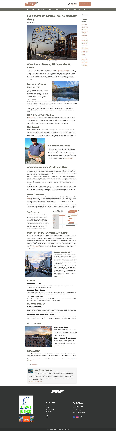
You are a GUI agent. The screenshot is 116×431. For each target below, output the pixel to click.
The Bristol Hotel (61, 327)
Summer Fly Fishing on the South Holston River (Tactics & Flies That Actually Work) (85, 61)
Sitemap (47, 418)
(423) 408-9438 (74, 5)
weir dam (31, 117)
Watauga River (49, 411)
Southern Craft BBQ (35, 296)
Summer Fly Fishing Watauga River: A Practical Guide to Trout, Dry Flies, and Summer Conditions (85, 51)
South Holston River (50, 409)
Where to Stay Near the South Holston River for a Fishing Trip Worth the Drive (85, 42)
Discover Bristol (61, 276)
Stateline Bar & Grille (36, 290)
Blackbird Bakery (34, 283)
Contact (47, 407)
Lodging (47, 413)
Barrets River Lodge (69, 158)
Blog (47, 415)
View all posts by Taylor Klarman (36, 381)
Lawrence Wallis (54, 60)
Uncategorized (34, 364)
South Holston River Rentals (65, 338)
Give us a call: (74, 3)
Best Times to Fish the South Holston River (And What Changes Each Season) (85, 33)
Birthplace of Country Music (63, 70)
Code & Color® (66, 429)
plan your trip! (85, 4)
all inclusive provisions (35, 246)
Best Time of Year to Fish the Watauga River (85, 26)
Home (47, 405)
